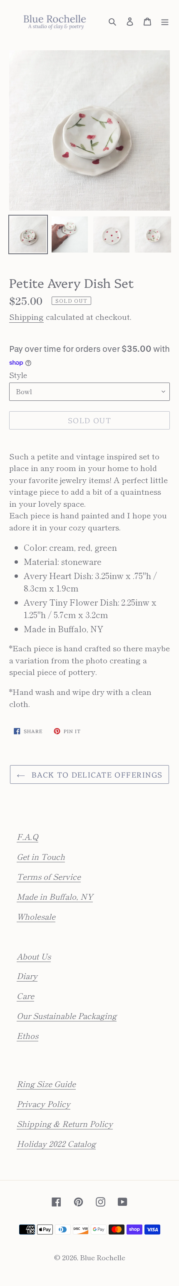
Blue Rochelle (102, 1257)
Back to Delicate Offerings (96, 774)
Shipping (26, 316)
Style (18, 374)
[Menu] (165, 20)
